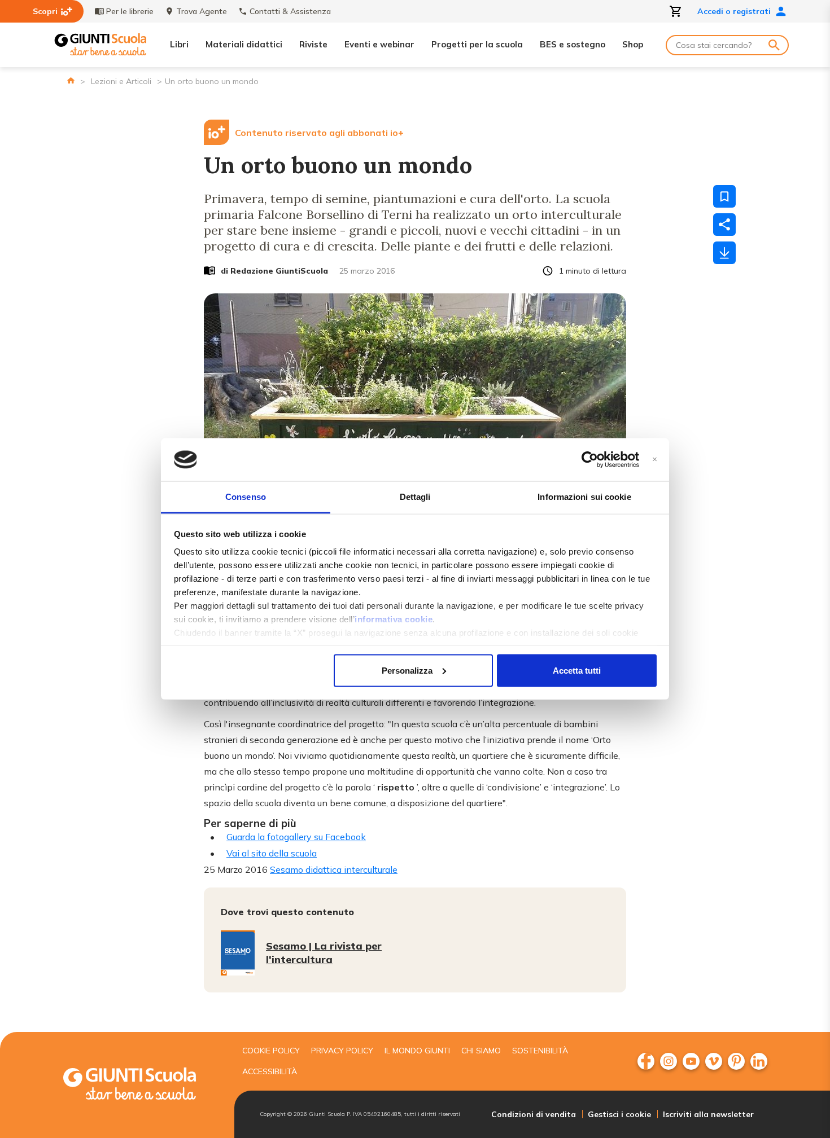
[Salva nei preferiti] (724, 196)
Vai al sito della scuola (271, 853)
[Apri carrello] (676, 11)
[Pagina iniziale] (70, 80)
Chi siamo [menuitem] (481, 1050)
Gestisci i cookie (619, 1114)
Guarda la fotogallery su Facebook (296, 836)
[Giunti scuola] (141, 1085)
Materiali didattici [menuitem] (244, 44)
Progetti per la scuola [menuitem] (477, 44)
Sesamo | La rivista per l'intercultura (324, 952)
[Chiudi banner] (655, 460)
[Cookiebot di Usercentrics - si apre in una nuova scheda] (589, 459)
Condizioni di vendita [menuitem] (533, 1114)
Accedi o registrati (734, 11)
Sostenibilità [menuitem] (540, 1050)
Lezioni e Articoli (121, 81)
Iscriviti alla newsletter (708, 1114)
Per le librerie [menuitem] (130, 11)
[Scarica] (724, 252)
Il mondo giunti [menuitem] (417, 1050)
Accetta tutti (577, 670)
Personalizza (407, 670)
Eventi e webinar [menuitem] (379, 44)
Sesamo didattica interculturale (333, 869)
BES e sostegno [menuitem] (572, 44)
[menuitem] (645, 1061)
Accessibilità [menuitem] (269, 1071)
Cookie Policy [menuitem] (271, 1050)
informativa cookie (394, 619)
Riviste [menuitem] (313, 44)
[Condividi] (724, 224)
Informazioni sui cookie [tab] (584, 497)
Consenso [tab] (245, 497)
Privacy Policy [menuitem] (342, 1050)
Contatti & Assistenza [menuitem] (290, 11)
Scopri (45, 11)
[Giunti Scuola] (100, 44)
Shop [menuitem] (632, 44)
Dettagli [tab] (415, 497)
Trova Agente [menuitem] (201, 11)
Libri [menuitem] (179, 44)
